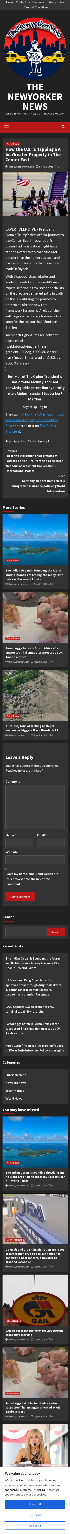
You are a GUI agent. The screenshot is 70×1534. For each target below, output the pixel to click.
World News (13, 144)
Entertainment (15, 1075)
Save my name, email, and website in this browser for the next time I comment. (32, 879)
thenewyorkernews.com (22, 166)
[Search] (63, 126)
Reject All (35, 1525)
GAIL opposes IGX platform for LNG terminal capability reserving (29, 1009)
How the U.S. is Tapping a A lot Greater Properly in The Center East (34, 420)
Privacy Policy (55, 2)
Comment (13, 781)
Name (10, 835)
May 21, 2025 (46, 166)
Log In (42, 407)
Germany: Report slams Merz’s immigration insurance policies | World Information (38, 483)
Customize (35, 1515)
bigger (16, 441)
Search (9, 916)
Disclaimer (38, 2)
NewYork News (15, 1082)
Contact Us (23, 2)
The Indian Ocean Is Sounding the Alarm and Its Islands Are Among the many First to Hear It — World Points (34, 574)
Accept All (35, 1504)
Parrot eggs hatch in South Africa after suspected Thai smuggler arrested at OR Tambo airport (34, 652)
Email (42, 835)
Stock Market (14, 1090)
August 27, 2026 (40, 584)
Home (9, 2)
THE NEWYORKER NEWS (35, 97)
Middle (32, 441)
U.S (50, 441)
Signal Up (30, 407)
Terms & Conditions (36, 7)
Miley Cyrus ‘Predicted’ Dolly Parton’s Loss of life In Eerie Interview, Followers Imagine (34, 1048)
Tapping (42, 441)
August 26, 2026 (40, 661)
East (24, 441)
